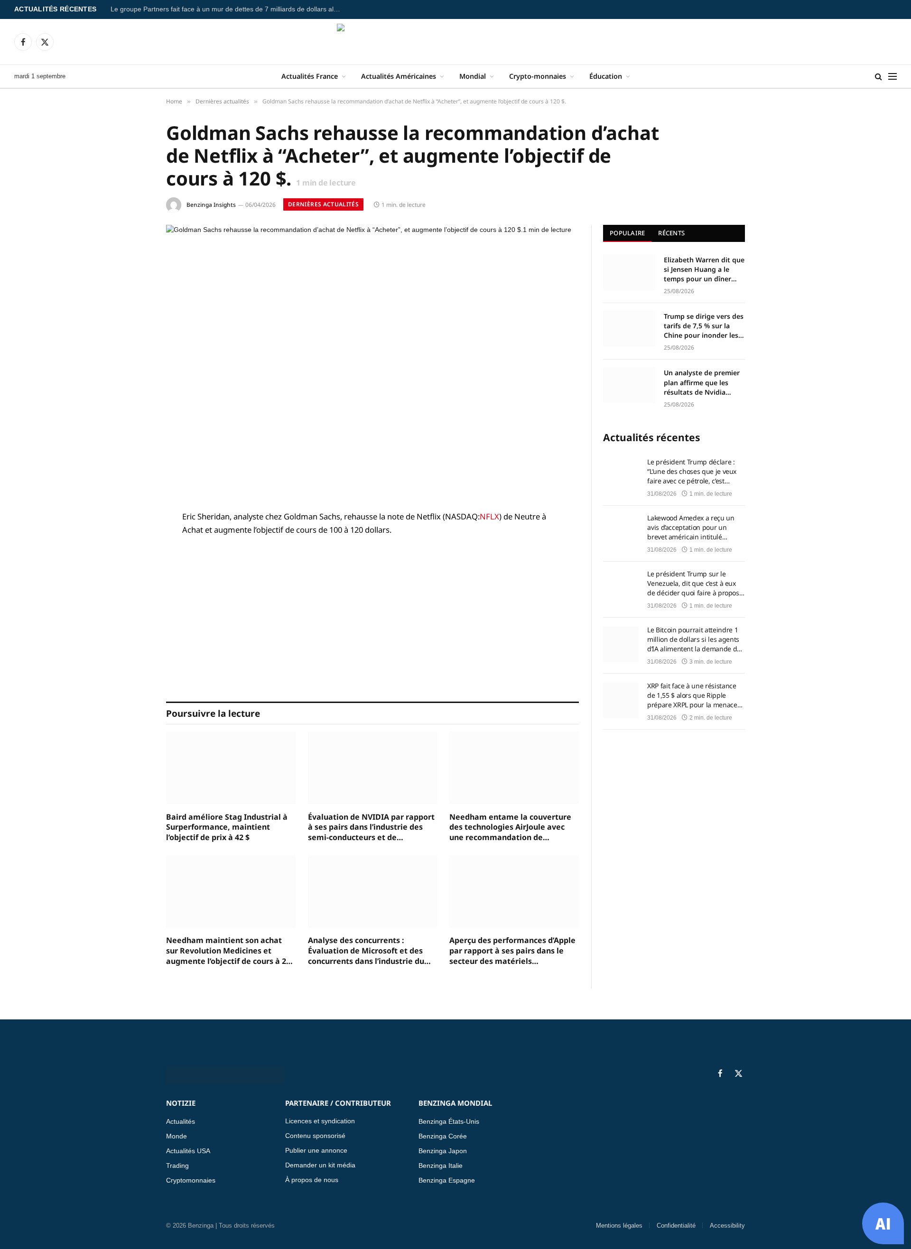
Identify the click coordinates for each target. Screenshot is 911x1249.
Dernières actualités (323, 204)
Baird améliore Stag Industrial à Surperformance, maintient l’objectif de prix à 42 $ (227, 827)
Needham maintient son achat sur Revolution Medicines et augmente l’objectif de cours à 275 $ (230, 950)
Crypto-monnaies (537, 76)
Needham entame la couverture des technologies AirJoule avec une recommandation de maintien (510, 827)
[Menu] (892, 76)
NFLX (489, 516)
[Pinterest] (132, 613)
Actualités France (309, 76)
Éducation (605, 76)
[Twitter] (132, 565)
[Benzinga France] (456, 42)
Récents (671, 233)
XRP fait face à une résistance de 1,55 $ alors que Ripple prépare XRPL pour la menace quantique (692, 695)
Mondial (472, 76)
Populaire (627, 233)
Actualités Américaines (398, 76)
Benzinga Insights (211, 205)
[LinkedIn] (132, 589)
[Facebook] (132, 541)
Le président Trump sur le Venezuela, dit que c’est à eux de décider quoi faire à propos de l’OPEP (693, 583)
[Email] (132, 638)
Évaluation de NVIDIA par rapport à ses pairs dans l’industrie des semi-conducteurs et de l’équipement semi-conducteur (371, 827)
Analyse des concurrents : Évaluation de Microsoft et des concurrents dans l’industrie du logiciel (366, 950)
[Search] (878, 76)
